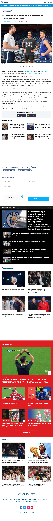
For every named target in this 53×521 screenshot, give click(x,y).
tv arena (20, 512)
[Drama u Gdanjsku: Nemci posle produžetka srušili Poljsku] (39, 474)
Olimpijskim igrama (32, 73)
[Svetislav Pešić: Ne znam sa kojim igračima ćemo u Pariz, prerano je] (5, 137)
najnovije (5, 499)
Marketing (28, 501)
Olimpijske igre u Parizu (24, 170)
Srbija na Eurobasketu (34, 311)
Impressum (24, 499)
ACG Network (32, 499)
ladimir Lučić (44, 71)
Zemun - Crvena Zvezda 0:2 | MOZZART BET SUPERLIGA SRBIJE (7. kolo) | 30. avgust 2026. (25, 381)
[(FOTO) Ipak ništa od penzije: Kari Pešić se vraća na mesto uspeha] (13, 279)
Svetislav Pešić (28, 71)
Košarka (34, 167)
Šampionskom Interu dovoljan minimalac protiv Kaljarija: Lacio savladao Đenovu (26, 5)
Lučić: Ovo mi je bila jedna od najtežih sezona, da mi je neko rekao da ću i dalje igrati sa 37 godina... (43, 136)
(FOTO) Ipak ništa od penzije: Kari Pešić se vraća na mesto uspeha (13, 290)
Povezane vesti (7, 121)
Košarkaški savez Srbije (9, 170)
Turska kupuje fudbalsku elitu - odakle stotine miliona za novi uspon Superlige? (31, 234)
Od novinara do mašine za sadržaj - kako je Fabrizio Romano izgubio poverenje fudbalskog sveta (29, 250)
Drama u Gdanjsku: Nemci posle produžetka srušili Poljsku (36, 485)
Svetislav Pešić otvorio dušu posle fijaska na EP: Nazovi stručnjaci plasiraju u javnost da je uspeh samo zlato (39, 315)
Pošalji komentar (38, 199)
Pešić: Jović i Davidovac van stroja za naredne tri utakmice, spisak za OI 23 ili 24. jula (42, 125)
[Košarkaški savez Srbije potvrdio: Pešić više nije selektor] (13, 304)
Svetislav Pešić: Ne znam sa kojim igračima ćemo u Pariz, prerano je (17, 136)
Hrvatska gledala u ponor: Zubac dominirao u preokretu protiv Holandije (13, 485)
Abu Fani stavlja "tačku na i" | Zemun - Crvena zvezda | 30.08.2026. (12, 402)
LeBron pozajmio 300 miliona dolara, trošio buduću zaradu (29, 241)
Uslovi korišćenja (20, 501)
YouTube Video (8, 345)
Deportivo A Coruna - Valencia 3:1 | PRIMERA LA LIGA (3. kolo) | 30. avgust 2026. (38, 403)
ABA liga (30, 457)
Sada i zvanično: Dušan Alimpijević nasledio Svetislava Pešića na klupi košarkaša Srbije (37, 290)
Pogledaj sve (46, 207)
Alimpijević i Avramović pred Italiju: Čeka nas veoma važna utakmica (13, 461)
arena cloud (17, 499)
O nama (39, 499)
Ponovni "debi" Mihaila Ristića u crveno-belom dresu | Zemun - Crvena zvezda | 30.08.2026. (13, 425)
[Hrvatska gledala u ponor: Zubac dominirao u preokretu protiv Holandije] (13, 474)
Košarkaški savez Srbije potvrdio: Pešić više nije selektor (12, 315)
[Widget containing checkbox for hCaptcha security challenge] (14, 197)
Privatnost (45, 499)
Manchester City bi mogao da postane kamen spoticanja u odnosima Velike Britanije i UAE (37, 216)
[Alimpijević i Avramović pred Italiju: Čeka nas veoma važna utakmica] (13, 451)
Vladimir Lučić (25, 167)
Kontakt (35, 501)
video (10, 499)
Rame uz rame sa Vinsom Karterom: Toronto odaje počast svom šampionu (38, 461)
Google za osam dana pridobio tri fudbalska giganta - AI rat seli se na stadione (30, 258)
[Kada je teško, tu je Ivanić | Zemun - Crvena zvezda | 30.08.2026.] (39, 415)
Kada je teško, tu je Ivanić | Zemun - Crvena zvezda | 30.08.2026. (39, 424)
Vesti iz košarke (7, 11)
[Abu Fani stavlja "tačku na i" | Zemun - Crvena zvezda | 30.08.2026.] (13, 393)
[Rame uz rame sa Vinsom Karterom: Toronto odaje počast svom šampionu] (39, 451)
